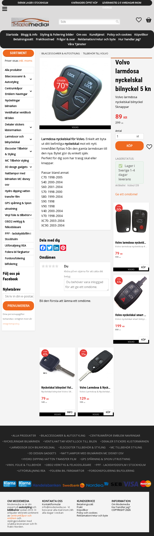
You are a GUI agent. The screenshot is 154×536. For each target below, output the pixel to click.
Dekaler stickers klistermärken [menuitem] (14, 127)
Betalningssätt (85, 504)
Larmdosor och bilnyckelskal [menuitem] (14, 139)
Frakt (79, 507)
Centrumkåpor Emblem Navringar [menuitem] (16, 91)
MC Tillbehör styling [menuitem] (17, 160)
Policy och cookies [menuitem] (119, 34)
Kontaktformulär (51, 504)
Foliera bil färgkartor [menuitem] (17, 252)
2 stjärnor (46, 266)
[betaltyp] (77, 484)
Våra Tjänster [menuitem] (77, 43)
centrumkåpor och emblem (19, 517)
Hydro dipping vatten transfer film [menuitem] (17, 193)
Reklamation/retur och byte (92, 515)
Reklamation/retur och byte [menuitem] (97, 38)
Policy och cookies (87, 512)
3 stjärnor (50, 266)
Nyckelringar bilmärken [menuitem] (12, 103)
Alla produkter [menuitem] (13, 70)
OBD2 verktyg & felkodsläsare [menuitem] (15, 224)
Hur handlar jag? (121, 507)
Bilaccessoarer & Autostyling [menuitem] (15, 79)
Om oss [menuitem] (81, 34)
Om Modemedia (121, 504)
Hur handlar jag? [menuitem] (129, 38)
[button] (140, 20)
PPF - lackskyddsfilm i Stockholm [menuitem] (18, 236)
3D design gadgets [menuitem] (16, 167)
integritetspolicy (11, 323)
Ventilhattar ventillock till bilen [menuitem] (18, 115)
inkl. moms (25, 60)
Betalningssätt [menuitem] (23, 38)
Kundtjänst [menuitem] (96, 34)
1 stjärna (43, 266)
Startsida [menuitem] (12, 34)
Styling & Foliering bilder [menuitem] (57, 34)
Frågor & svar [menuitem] (66, 38)
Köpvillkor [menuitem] (141, 34)
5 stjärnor (56, 266)
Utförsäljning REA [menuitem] (15, 245)
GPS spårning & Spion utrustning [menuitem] (18, 205)
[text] (133, 117)
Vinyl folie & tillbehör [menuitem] (17, 215)
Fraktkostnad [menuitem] (45, 38)
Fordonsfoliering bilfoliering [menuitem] (15, 261)
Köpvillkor (82, 510)
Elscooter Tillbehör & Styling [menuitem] (16, 151)
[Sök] (117, 21)
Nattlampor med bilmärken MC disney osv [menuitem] (17, 178)
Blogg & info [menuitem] (29, 34)
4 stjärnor (53, 266)
